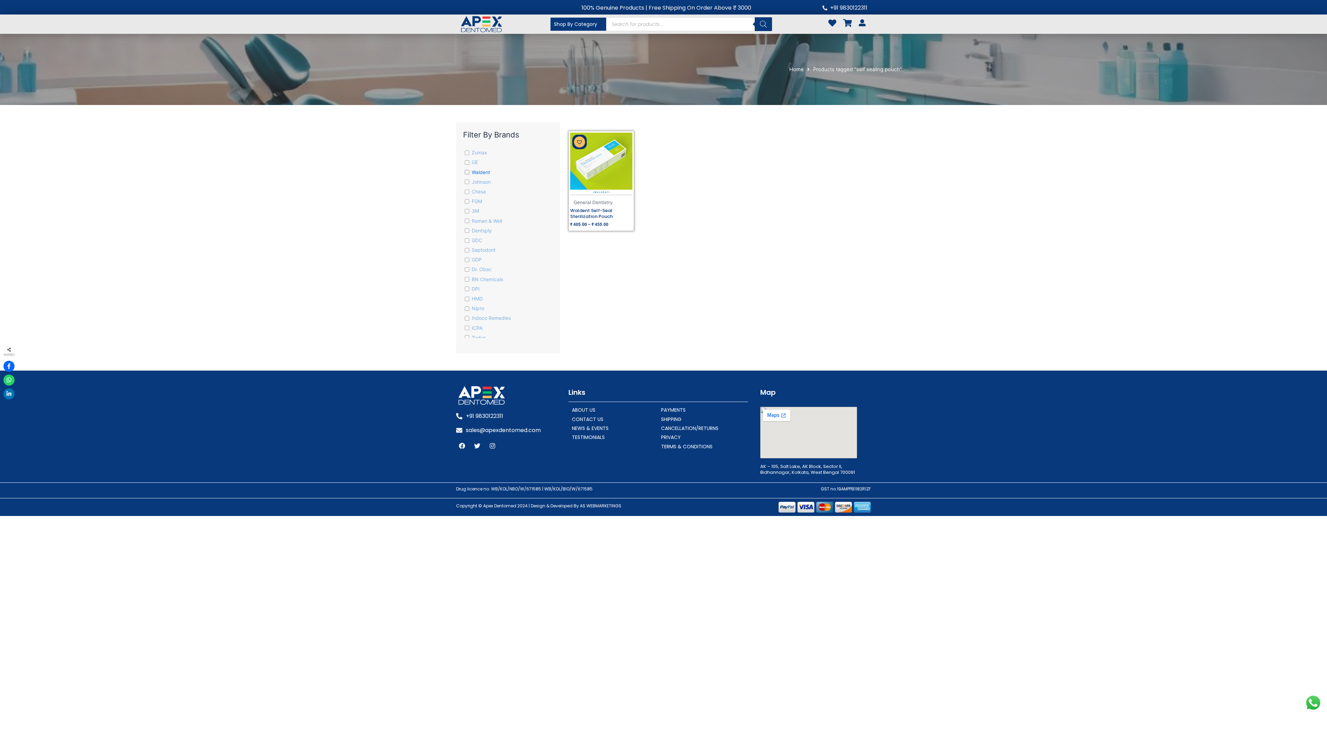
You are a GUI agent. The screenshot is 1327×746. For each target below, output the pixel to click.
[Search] (763, 24)
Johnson (481, 182)
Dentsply (482, 230)
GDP (477, 259)
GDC (477, 240)
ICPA (477, 328)
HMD (477, 299)
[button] (579, 141)
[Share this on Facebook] (9, 366)
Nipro (478, 308)
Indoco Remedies (491, 318)
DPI (476, 289)
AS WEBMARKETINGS (600, 506)
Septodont (484, 250)
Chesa (479, 191)
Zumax (479, 152)
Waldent (481, 172)
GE (475, 162)
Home (796, 69)
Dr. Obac (482, 269)
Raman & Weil (487, 221)
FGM (477, 201)
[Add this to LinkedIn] (9, 394)
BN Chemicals (487, 279)
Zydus (479, 338)
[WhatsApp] (9, 380)
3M (475, 211)
